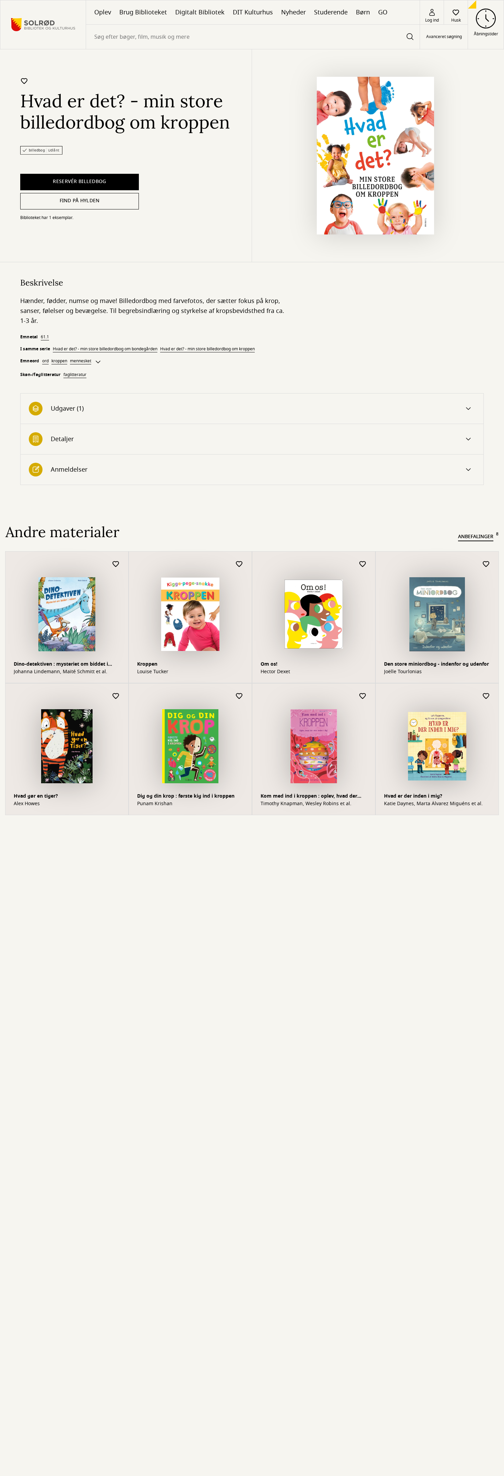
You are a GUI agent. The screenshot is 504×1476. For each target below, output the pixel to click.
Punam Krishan (154, 804)
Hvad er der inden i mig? (413, 796)
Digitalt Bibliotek (200, 12)
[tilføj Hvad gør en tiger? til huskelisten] (116, 696)
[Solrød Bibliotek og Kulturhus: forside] (43, 24)
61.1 (45, 337)
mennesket (80, 361)
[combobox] (253, 37)
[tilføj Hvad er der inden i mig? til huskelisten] (486, 696)
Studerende (331, 12)
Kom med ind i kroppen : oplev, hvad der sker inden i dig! (309, 797)
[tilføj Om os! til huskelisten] (363, 564)
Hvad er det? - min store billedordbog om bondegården (105, 349)
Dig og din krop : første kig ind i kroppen (186, 796)
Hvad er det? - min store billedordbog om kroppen (207, 349)
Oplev (102, 12)
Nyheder (293, 12)
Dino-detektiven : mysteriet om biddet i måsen (61, 665)
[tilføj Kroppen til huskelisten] (239, 564)
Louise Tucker (152, 672)
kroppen (59, 361)
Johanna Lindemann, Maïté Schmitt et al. (60, 672)
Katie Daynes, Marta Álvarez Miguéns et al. (433, 804)
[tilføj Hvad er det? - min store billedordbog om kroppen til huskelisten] (24, 81)
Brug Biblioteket (143, 12)
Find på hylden (80, 200)
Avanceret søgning (444, 37)
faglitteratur (74, 375)
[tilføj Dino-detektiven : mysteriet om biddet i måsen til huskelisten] (116, 564)
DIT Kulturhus (253, 12)
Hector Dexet (275, 672)
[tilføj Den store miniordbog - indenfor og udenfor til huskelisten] (486, 564)
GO (382, 12)
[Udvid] (98, 362)
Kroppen (147, 664)
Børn (363, 12)
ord (45, 361)
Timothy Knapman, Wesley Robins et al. (306, 804)
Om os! (269, 664)
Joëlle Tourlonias (403, 672)
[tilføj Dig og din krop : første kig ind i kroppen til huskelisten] (239, 696)
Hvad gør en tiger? (36, 796)
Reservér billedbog (79, 181)
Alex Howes (27, 804)
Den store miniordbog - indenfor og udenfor (436, 664)
